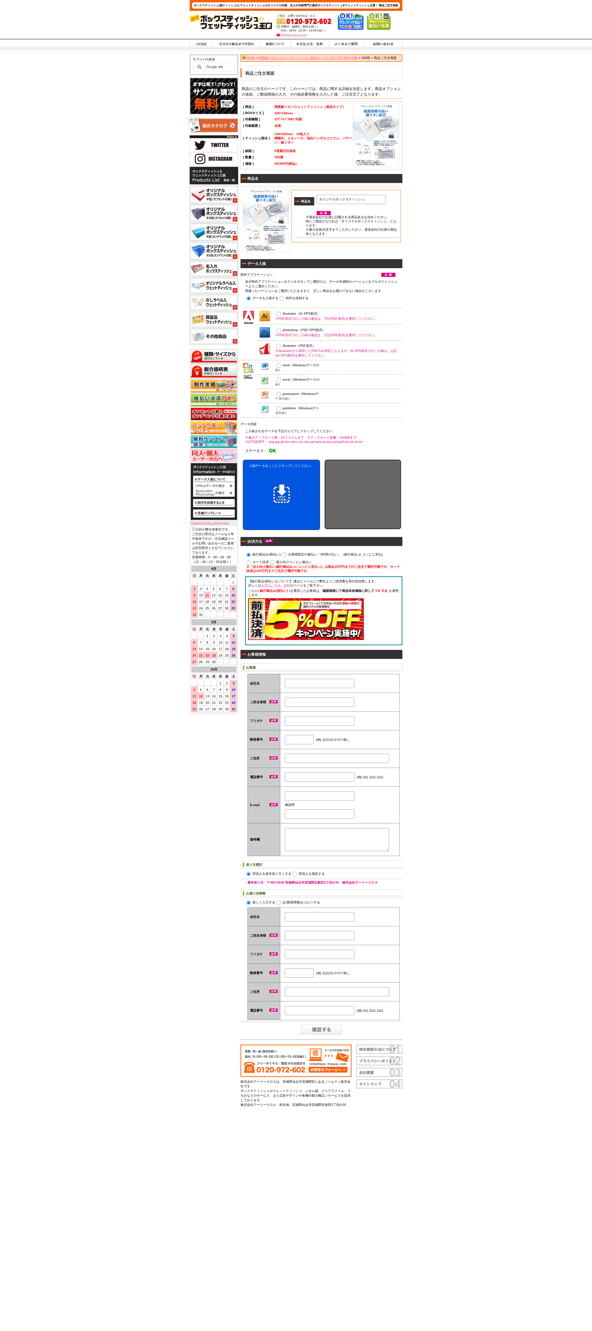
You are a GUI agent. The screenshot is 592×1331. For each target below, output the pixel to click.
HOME (250, 58)
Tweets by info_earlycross (210, 523)
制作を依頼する (297, 298)
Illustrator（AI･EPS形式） (301, 313)
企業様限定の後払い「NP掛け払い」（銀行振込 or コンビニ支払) (335, 554)
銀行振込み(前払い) (267, 554)
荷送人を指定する (312, 873)
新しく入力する (264, 902)
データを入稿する (265, 298)
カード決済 (261, 562)
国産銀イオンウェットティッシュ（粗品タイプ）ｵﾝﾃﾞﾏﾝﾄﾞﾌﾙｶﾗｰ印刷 (308, 58)
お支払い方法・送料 (275, 585)
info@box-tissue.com (294, 35)
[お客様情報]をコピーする (301, 902)
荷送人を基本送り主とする (272, 873)
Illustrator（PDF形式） (299, 345)
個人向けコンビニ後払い (294, 562)
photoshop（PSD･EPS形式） (304, 330)
